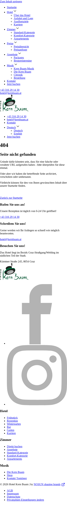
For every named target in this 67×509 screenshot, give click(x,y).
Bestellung (19, 77)
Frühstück (12, 417)
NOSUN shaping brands (47, 484)
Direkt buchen (14, 446)
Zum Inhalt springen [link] (11, 1)
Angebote (12, 54)
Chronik (18, 74)
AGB (10, 490)
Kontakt (11, 80)
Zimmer (11, 29)
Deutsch (11, 127)
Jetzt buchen (13, 84)
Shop (10, 475)
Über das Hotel (22, 15)
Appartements (21, 38)
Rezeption (12, 420)
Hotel (10, 12)
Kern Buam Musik (24, 68)
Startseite (12, 7)
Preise (10, 43)
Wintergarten (14, 423)
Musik (10, 65)
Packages (19, 57)
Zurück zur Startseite (11, 197)
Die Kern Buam (22, 71)
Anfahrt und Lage (23, 18)
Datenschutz (13, 496)
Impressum (13, 493)
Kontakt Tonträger (17, 478)
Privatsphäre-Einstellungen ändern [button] (25, 499)
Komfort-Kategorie (24, 35)
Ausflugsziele (21, 21)
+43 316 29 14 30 (9, 89)
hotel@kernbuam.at (10, 93)
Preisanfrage (20, 49)
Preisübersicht (21, 46)
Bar (9, 427)
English (18, 133)
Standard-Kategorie (24, 32)
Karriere (18, 24)
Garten (10, 430)
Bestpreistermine (23, 60)
